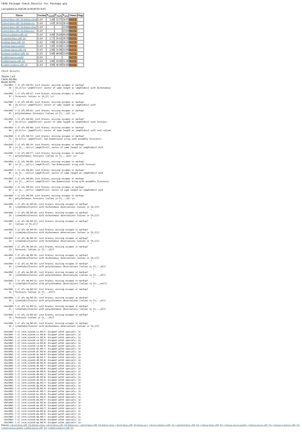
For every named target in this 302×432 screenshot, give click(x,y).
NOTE (73, 19)
